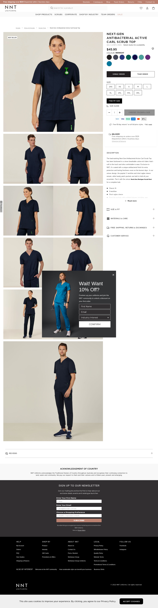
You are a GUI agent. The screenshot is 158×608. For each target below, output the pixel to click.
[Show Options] (108, 317)
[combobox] (94, 317)
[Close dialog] (113, 274)
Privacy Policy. (108, 601)
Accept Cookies (131, 601)
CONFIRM (95, 324)
